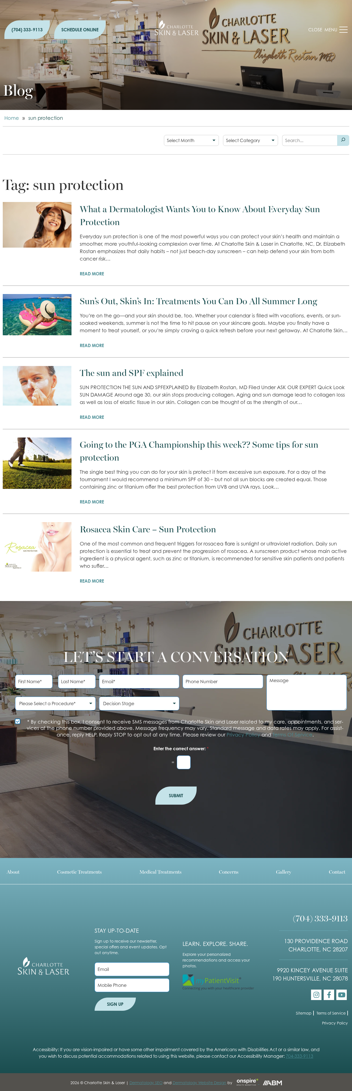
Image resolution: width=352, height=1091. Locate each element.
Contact (337, 871)
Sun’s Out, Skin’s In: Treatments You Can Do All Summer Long (198, 300)
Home (11, 118)
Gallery (283, 871)
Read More (92, 273)
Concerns (228, 871)
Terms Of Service (292, 735)
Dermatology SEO (146, 1082)
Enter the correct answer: (181, 748)
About (13, 871)
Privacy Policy (243, 735)
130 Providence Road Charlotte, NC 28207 (316, 945)
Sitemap (304, 1013)
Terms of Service (331, 1013)
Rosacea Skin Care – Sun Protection (148, 528)
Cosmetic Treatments (79, 871)
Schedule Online (79, 29)
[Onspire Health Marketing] (246, 1082)
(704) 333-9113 (27, 29)
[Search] (343, 140)
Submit (176, 795)
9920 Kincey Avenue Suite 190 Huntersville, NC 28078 (310, 974)
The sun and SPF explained (131, 372)
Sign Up (115, 1004)
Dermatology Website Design (199, 1082)
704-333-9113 (299, 1056)
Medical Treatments (160, 871)
